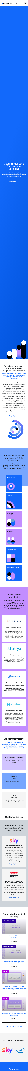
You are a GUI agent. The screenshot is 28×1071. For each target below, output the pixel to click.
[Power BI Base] (24, 787)
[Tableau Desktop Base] (24, 768)
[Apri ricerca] (16, 3)
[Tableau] (24, 640)
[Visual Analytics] (24, 806)
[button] (25, 3)
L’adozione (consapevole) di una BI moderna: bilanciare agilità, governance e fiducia (14, 988)
